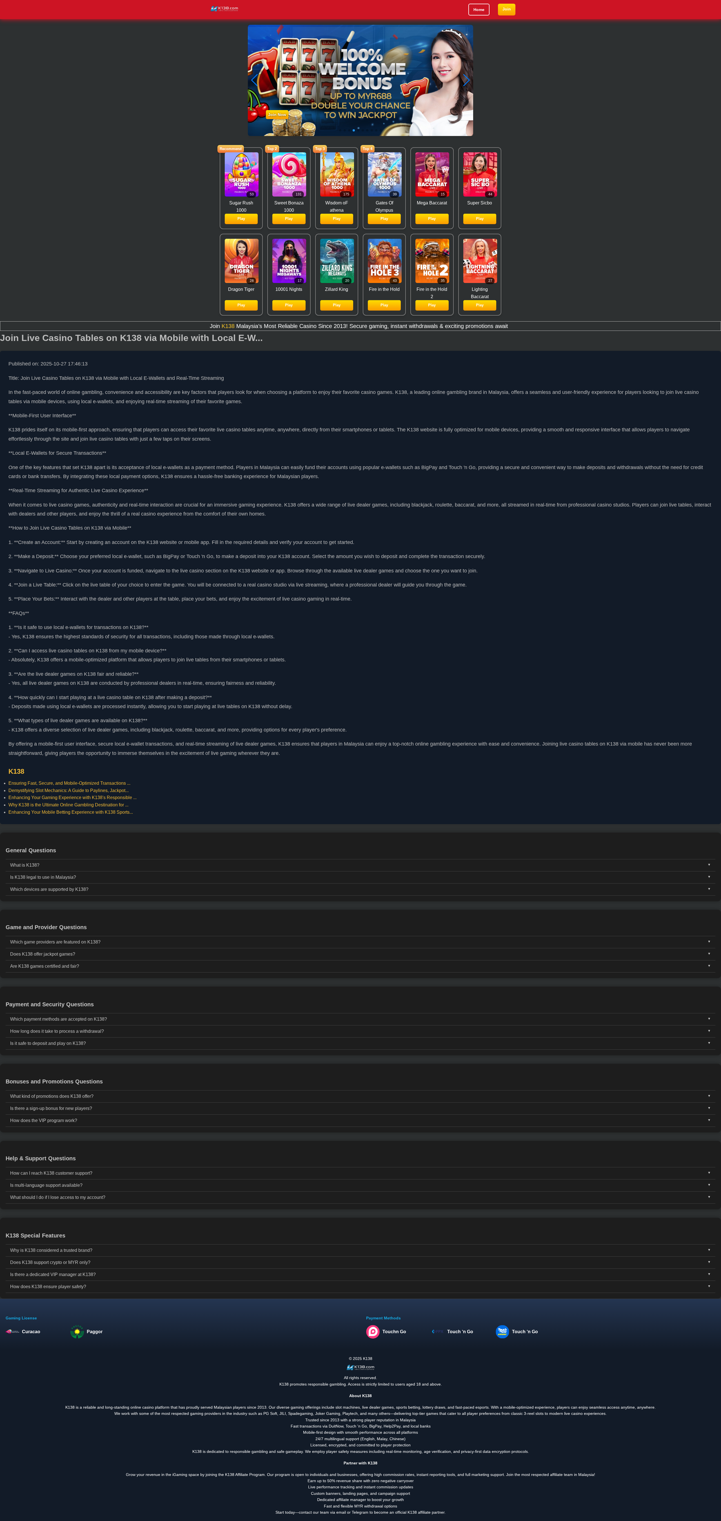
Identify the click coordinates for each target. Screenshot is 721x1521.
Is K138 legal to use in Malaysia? (43, 877)
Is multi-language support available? (46, 1185)
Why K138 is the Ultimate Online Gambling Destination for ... (68, 804)
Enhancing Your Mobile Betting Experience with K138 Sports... (70, 812)
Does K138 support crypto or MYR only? (50, 1262)
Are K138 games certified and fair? (44, 966)
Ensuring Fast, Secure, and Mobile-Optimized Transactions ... (69, 783)
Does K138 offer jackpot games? (42, 954)
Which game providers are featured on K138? (55, 942)
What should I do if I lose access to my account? (57, 1197)
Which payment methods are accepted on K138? (58, 1019)
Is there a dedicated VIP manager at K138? (53, 1274)
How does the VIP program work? (43, 1120)
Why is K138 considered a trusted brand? (51, 1250)
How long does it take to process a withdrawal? (57, 1031)
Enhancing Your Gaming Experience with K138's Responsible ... (72, 797)
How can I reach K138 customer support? (51, 1173)
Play (241, 219)
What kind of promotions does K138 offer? (52, 1096)
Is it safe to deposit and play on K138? (48, 1043)
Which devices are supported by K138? (49, 889)
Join (506, 9)
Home (478, 9)
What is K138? (24, 865)
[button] (466, 80)
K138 (131, 326)
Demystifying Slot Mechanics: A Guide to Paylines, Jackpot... (68, 790)
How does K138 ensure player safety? (48, 1286)
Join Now (277, 114)
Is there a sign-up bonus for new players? (51, 1108)
